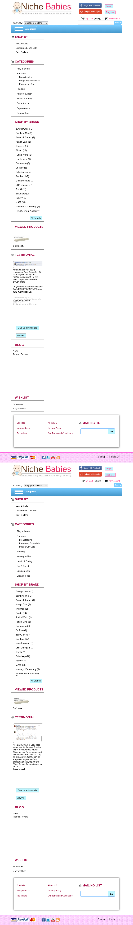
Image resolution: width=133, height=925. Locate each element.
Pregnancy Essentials (29, 81)
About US (52, 423)
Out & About (23, 103)
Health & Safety (25, 98)
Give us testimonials (27, 328)
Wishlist (22, 397)
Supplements (23, 108)
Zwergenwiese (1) (24, 129)
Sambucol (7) (22, 176)
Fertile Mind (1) (23, 159)
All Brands (36, 218)
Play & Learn (23, 68)
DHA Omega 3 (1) (24, 185)
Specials (21, 423)
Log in (109, 6)
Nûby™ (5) (21, 198)
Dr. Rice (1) (21, 167)
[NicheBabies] (41, 9)
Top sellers (22, 433)
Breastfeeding (25, 77)
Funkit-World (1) (24, 154)
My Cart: (89, 18)
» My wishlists (19, 408)
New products (23, 428)
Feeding (21, 89)
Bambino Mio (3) (24, 133)
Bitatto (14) (21, 150)
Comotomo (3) (23, 163)
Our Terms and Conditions (60, 433)
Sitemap (101, 457)
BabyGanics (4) (23, 172)
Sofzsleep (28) (23, 193)
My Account (114, 18)
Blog (19, 345)
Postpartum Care (27, 84)
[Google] (90, 12)
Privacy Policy (54, 428)
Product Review (20, 354)
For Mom (21, 73)
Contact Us (114, 457)
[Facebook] (90, 6)
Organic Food (23, 113)
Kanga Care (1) (23, 142)
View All (20, 335)
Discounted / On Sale (26, 48)
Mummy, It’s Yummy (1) (28, 206)
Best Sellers (22, 52)
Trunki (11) (21, 189)
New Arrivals (22, 43)
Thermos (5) (22, 146)
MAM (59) (20, 202)
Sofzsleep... (19, 246)
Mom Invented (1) (24, 180)
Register (110, 12)
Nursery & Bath (24, 93)
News (15, 351)
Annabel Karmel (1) (25, 137)
